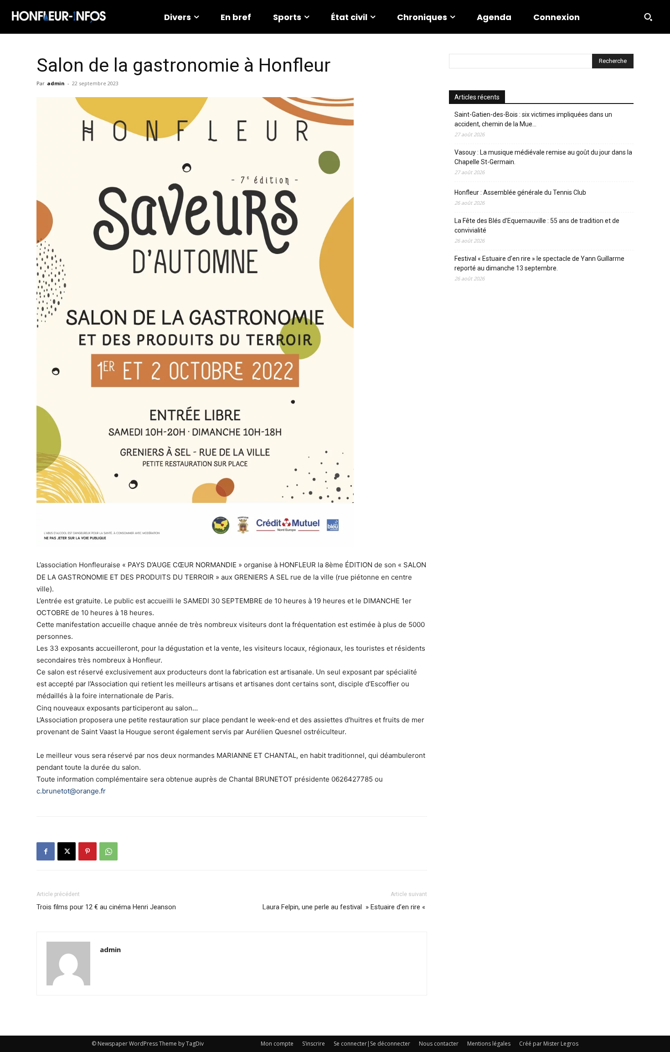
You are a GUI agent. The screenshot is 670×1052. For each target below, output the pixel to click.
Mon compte (277, 1043)
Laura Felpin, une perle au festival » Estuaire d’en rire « (345, 907)
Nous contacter (439, 1043)
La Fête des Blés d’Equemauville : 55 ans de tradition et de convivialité (536, 225)
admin (56, 83)
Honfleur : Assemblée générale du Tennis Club (520, 192)
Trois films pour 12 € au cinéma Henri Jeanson (106, 907)
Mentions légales (488, 1043)
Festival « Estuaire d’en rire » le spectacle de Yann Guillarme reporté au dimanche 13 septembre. (539, 263)
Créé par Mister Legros (548, 1043)
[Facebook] (45, 851)
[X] (66, 851)
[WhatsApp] (108, 851)
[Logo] (59, 17)
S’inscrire (313, 1043)
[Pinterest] (87, 851)
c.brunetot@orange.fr (71, 791)
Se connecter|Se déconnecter (372, 1043)
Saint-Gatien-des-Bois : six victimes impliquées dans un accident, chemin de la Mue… (533, 119)
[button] (648, 17)
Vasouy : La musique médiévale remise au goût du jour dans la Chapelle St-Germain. (543, 157)
